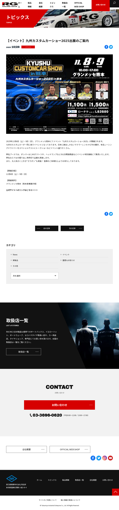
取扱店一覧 (65, 4)
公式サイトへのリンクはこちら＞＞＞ (22, 190)
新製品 (15, 260)
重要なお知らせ (69, 260)
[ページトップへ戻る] (115, 492)
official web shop (70, 449)
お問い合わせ (59, 405)
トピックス (52, 4)
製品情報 (29, 4)
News (15, 254)
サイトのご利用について (48, 500)
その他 (15, 266)
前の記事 (46, 228)
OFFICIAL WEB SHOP (79, 4)
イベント (28, 47)
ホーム (20, 4)
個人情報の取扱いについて (70, 500)
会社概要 (41, 4)
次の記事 (72, 228)
